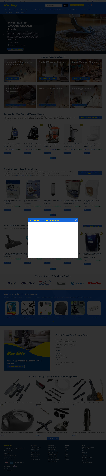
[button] (75, 219)
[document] (53, 238)
